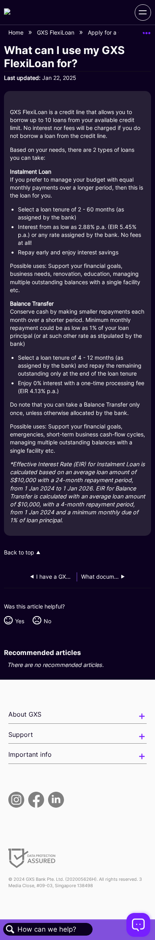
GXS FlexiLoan (56, 32)
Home (16, 32)
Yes (19, 621)
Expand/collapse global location (146, 30)
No (47, 621)
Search (10, 929)
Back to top (19, 552)
